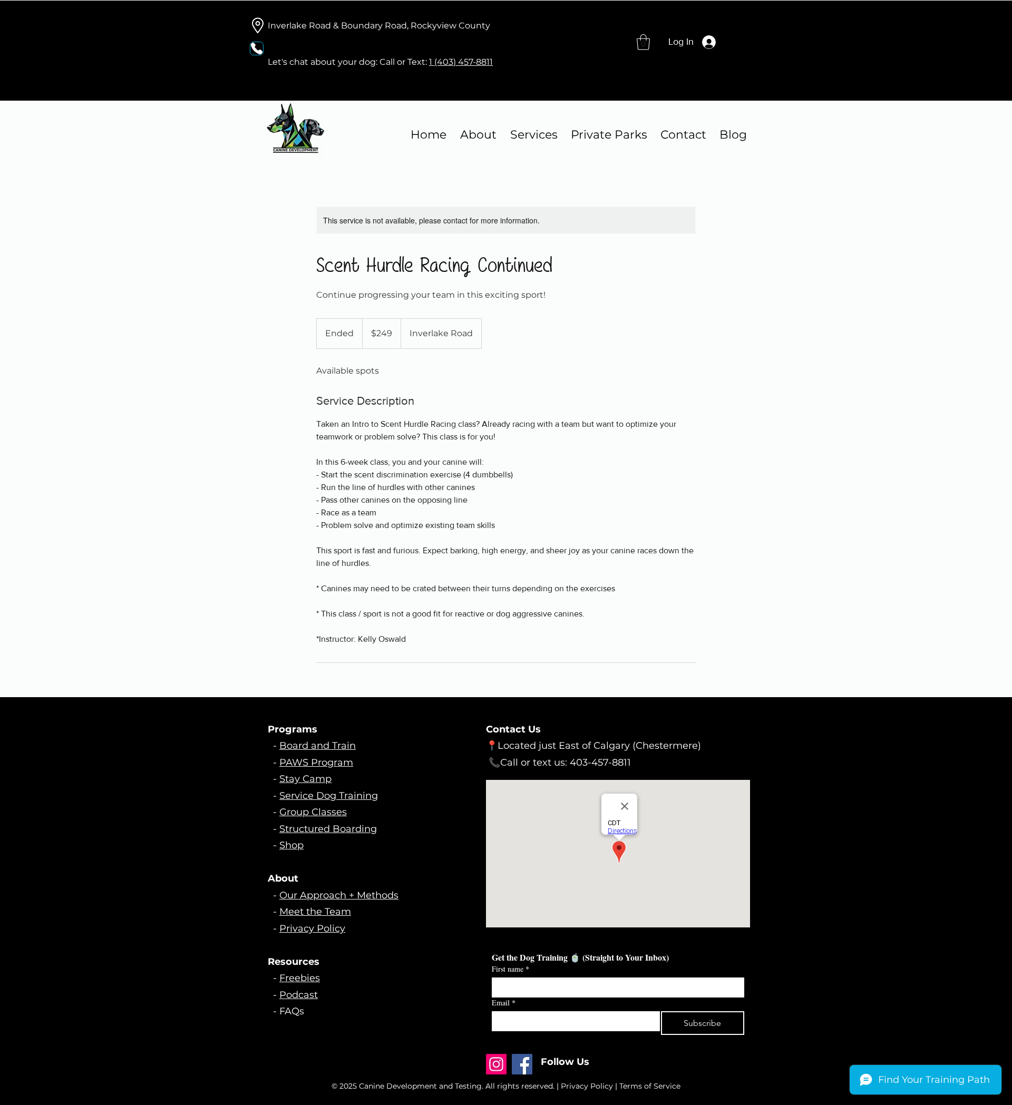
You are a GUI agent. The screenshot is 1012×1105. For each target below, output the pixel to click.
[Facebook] (522, 1064)
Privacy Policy (312, 928)
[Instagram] (496, 1064)
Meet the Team (315, 911)
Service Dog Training (328, 795)
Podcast (298, 995)
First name (510, 968)
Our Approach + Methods (338, 895)
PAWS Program (316, 762)
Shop (291, 845)
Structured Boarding (328, 829)
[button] (643, 42)
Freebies (299, 978)
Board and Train (317, 745)
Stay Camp (305, 779)
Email (503, 1002)
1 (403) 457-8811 (461, 62)
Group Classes (313, 812)
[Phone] (257, 48)
